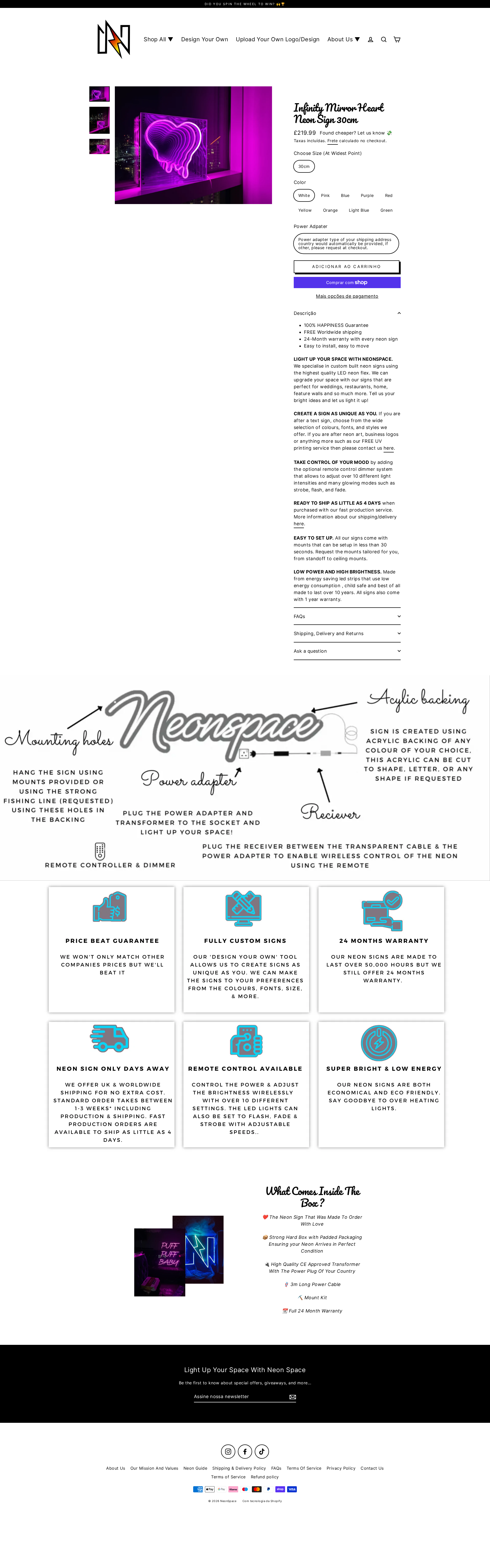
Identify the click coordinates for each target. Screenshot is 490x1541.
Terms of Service (228, 1476)
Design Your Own (204, 39)
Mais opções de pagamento (347, 296)
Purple (367, 195)
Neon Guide (195, 1468)
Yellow (305, 210)
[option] (245, 778)
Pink (325, 195)
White (304, 195)
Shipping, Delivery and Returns (329, 633)
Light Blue (359, 210)
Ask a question (310, 651)
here (389, 448)
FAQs (299, 616)
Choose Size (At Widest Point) (328, 153)
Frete (332, 140)
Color (300, 182)
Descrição (305, 313)
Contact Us (372, 1468)
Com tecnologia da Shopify (262, 1501)
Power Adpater (311, 226)
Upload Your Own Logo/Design (278, 39)
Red (389, 195)
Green (387, 210)
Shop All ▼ (159, 39)
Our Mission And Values (154, 1468)
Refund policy (265, 1476)
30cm (304, 166)
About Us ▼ (343, 39)
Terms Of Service (304, 1468)
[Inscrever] (292, 1396)
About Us (115, 1468)
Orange (330, 210)
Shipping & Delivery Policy (239, 1468)
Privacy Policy (341, 1468)
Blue (345, 195)
